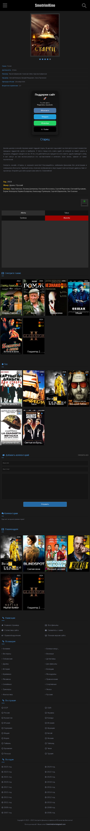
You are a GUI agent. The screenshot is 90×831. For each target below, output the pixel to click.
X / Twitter (45, 129)
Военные (50, 654)
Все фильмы (53, 625)
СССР (6, 708)
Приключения (52, 679)
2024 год (51, 767)
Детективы (51, 659)
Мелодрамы (51, 674)
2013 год (8, 797)
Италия (7, 723)
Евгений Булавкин (78, 189)
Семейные (7, 684)
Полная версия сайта (56, 636)
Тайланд (50, 743)
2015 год (8, 792)
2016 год (51, 787)
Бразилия (8, 748)
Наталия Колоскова (46, 189)
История (6, 669)
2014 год (51, 792)
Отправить (45, 504)
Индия (6, 733)
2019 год (8, 782)
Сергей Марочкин (62, 189)
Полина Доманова (30, 189)
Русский (19, 185)
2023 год (8, 772)
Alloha (23, 213)
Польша (7, 754)
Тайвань (7, 743)
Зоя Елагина (72, 191)
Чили (49, 748)
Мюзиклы (7, 679)
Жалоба (66, 218)
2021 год (8, 777)
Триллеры (7, 689)
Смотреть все (83, 455)
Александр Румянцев (41, 191)
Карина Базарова (25, 191)
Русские (49, 695)
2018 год (51, 782)
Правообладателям (12, 636)
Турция (50, 754)
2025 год (8, 767)
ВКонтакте (45, 110)
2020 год (51, 777)
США (49, 708)
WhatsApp (45, 123)
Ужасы (49, 689)
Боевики (6, 649)
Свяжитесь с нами (55, 630)
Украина (50, 713)
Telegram (45, 117)
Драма (12, 185)
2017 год (8, 787)
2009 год (8, 808)
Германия (8, 728)
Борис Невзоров (10, 191)
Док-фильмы (51, 664)
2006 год (51, 813)
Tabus (66, 213)
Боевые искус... (52, 649)
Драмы (6, 664)
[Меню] (5, 5)
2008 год (51, 808)
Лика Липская (16, 189)
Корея (6, 738)
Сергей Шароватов (58, 191)
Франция (51, 728)
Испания (50, 723)
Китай (49, 733)
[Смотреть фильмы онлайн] (45, 2)
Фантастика (8, 695)
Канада (50, 718)
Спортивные (51, 684)
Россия (7, 713)
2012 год (51, 797)
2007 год (8, 813)
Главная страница (11, 625)
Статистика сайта (11, 630)
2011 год (8, 802)
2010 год (51, 802)
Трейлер (23, 218)
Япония (50, 738)
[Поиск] (84, 5)
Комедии (50, 669)
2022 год (51, 772)
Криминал (7, 674)
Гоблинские (8, 659)
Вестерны (7, 654)
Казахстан (8, 718)
